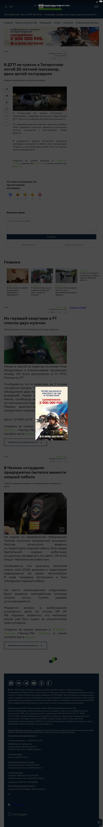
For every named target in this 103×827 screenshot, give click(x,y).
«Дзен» (18, 166)
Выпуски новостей (26, 22)
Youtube (39, 163)
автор (6, 51)
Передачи (45, 22)
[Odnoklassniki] (41, 683)
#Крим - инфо (61, 307)
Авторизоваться (28, 245)
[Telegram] (6, 95)
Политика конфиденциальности (22, 736)
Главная (8, 22)
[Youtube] (34, 683)
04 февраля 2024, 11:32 (58, 53)
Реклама (68, 22)
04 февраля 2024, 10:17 (58, 459)
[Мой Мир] (6, 115)
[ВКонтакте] (6, 89)
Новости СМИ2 (77, 307)
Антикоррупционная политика (21, 786)
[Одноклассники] (6, 102)
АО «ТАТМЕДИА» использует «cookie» (24, 730)
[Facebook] (49, 683)
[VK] (18, 683)
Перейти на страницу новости (23, 442)
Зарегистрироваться (74, 245)
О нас (57, 22)
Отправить (51, 237)
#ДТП (64, 51)
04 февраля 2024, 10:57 (58, 309)
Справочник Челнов (87, 22)
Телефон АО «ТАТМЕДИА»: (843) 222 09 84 (26, 789)
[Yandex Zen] (11, 683)
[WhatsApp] (6, 109)
